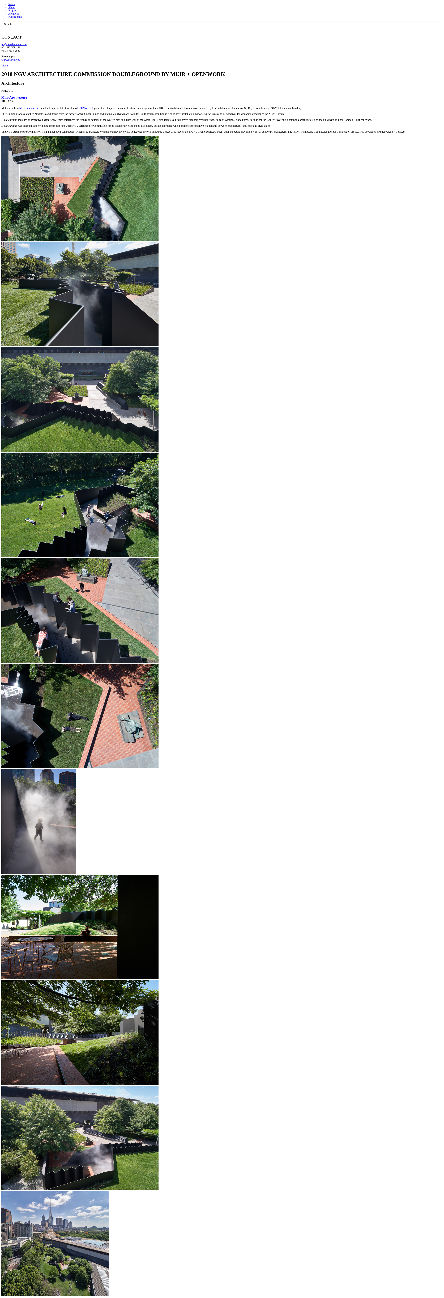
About (11, 7)
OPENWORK (85, 108)
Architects (13, 13)
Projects (12, 10)
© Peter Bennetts (10, 59)
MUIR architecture (29, 108)
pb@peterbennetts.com (14, 44)
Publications (15, 16)
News (11, 4)
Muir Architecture (14, 97)
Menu (4, 65)
